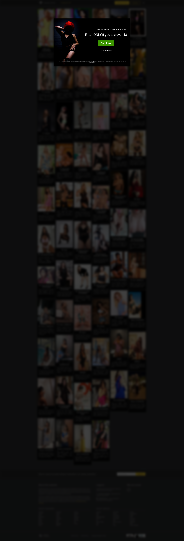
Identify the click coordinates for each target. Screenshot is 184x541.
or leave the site (106, 50)
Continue (106, 43)
